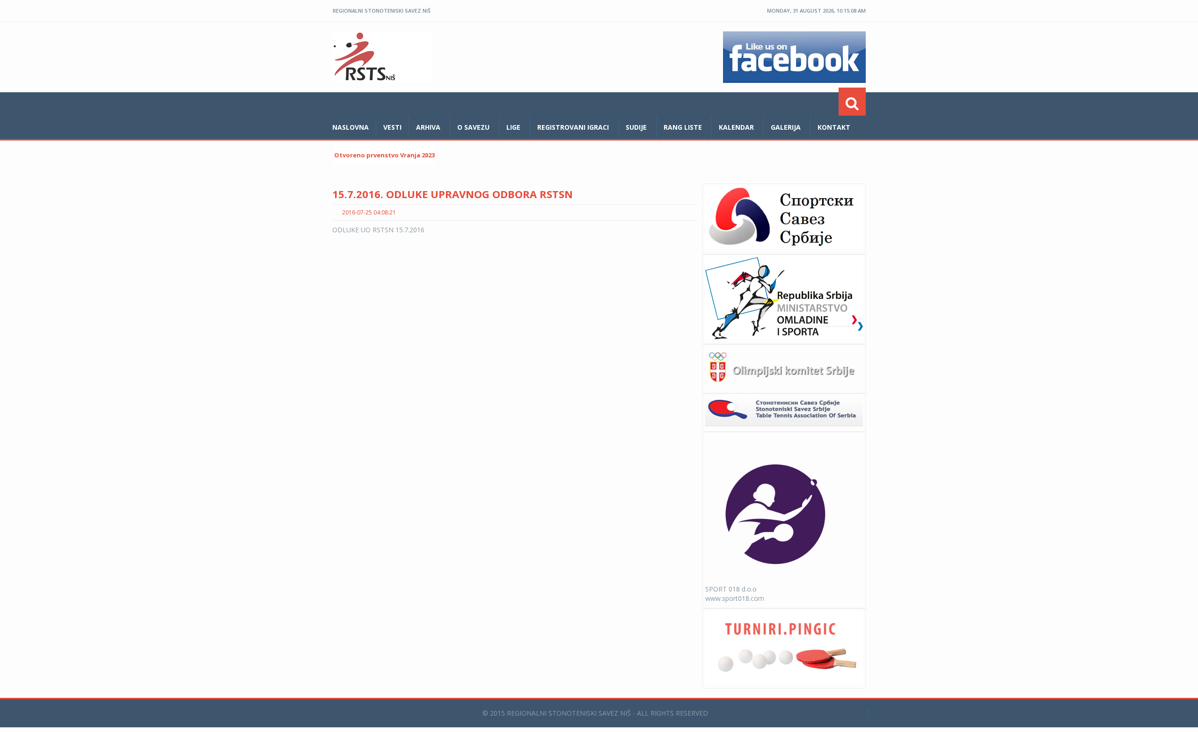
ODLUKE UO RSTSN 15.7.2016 (378, 229)
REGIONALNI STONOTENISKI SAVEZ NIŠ (382, 10)
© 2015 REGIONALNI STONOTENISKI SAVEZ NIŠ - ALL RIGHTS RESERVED (595, 713)
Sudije (636, 127)
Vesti (392, 127)
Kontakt (834, 127)
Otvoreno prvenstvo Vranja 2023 (384, 155)
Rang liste (683, 127)
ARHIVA (428, 127)
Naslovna (350, 127)
